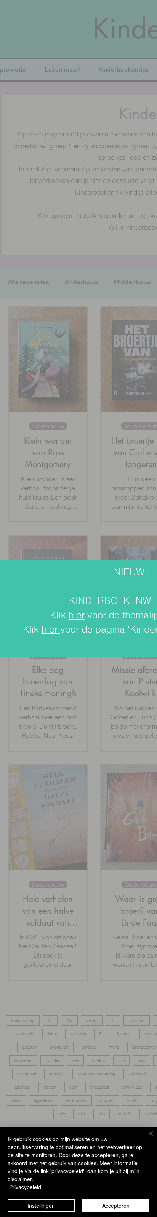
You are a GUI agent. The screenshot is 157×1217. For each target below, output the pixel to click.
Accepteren (116, 1205)
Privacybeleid (25, 1187)
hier (77, 615)
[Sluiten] (146, 1138)
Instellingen (41, 1205)
